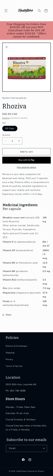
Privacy (9, 359)
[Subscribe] (43, 448)
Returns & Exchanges (16, 346)
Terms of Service (14, 366)
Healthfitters (21, 471)
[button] (6, 10)
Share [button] (8, 314)
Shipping (5, 118)
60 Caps (9, 128)
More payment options (26, 167)
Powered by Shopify (35, 471)
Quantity (6, 135)
